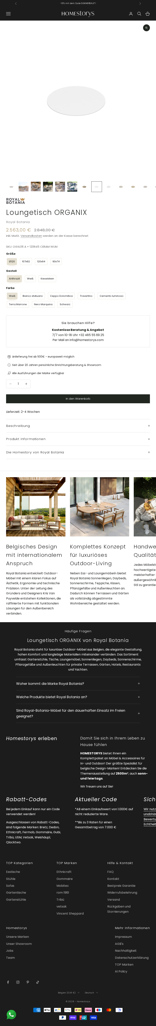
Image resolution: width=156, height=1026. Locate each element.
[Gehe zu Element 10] (121, 186)
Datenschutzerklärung (132, 958)
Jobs (9, 950)
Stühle (10, 879)
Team (10, 958)
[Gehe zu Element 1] (11, 186)
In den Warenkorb (78, 399)
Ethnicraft (64, 872)
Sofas (10, 886)
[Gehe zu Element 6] (72, 186)
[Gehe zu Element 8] (96, 186)
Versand (113, 899)
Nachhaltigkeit (126, 950)
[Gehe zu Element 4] (48, 186)
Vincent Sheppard (70, 913)
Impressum (123, 937)
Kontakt (113, 879)
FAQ (110, 872)
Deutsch (89, 992)
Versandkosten (31, 236)
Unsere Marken (17, 937)
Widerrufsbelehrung (122, 892)
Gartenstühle (16, 899)
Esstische (13, 872)
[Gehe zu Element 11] (133, 186)
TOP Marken (124, 964)
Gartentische (16, 892)
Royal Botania (18, 222)
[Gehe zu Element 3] (35, 186)
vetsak (62, 906)
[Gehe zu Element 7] (84, 186)
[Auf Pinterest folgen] (28, 982)
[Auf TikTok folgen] (38, 982)
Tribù (60, 899)
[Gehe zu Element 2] (23, 186)
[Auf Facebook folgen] (8, 982)
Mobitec (63, 886)
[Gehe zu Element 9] (108, 186)
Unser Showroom (19, 944)
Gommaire (65, 879)
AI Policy (121, 971)
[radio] (11, 261)
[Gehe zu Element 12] (145, 186)
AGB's (119, 944)
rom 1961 (63, 892)
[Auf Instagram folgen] (18, 982)
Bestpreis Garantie (121, 886)
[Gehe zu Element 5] (60, 186)
